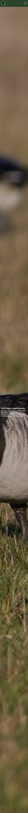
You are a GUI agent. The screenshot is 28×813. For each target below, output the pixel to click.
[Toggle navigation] (25, 3)
